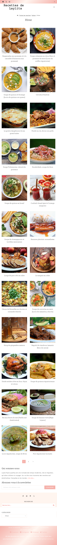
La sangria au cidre (42, 275)
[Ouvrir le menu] (54, 7)
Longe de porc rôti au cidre (14, 275)
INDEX (35, 529)
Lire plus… (31, 478)
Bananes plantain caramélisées (42, 239)
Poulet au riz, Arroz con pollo (43, 131)
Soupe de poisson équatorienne (43, 381)
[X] (6, 1)
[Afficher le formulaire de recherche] (54, 2)
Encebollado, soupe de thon (42, 167)
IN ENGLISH (35, 527)
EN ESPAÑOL (26, 527)
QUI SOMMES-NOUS (25, 529)
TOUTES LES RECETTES (14, 527)
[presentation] (14, 40)
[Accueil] (17, 15)
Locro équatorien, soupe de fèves (14, 454)
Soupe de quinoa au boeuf (14, 203)
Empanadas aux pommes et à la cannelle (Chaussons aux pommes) (14, 58)
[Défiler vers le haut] (53, 539)
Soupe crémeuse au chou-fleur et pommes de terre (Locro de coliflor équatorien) (42, 58)
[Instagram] (9, 1)
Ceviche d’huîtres (42, 95)
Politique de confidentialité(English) (33, 539)
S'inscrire (50, 487)
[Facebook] (3, 1)
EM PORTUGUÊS (45, 527)
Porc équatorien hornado (42, 454)
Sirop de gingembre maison (14, 345)
